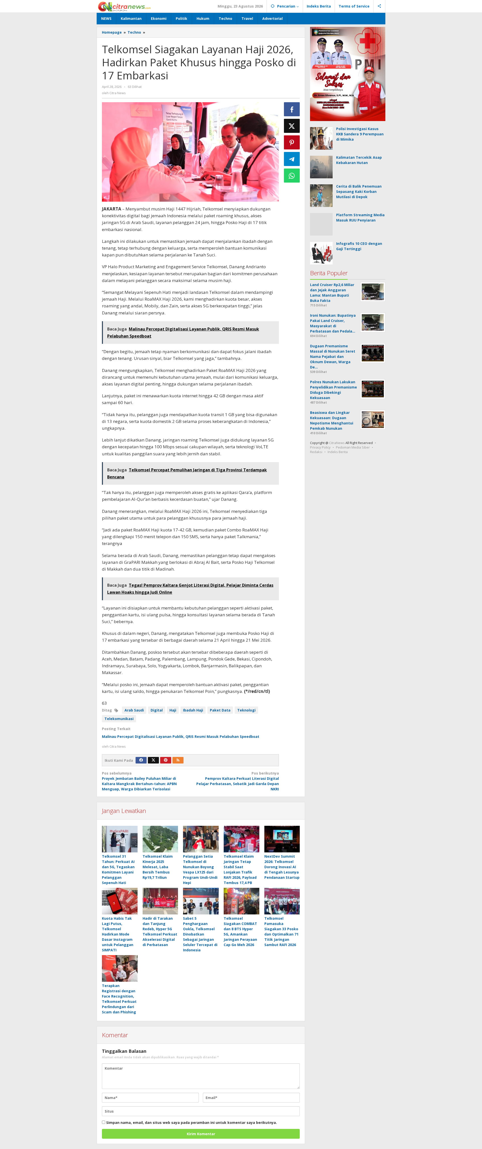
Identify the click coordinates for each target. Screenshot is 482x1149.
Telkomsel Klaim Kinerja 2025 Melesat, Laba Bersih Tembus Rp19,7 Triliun (158, 867)
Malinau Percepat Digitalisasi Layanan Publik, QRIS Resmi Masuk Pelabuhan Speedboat (180, 736)
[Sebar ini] (292, 109)
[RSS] (178, 760)
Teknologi (246, 710)
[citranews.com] (125, 6)
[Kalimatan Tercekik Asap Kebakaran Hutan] (321, 166)
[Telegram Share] (292, 159)
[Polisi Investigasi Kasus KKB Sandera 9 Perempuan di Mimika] (321, 138)
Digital (157, 710)
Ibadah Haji (193, 710)
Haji (172, 710)
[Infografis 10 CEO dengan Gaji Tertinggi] (321, 252)
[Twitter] (153, 760)
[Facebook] (141, 760)
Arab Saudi (134, 710)
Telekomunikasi (119, 718)
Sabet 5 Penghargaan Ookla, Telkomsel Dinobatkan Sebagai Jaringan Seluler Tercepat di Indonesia (200, 934)
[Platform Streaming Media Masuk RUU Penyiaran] (321, 224)
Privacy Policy (320, 447)
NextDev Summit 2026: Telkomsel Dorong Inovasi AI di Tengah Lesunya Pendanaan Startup (281, 867)
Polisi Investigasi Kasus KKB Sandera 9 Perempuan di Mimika (360, 134)
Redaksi (316, 452)
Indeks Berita (338, 452)
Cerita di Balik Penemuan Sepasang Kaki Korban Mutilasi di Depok (359, 191)
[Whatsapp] (292, 176)
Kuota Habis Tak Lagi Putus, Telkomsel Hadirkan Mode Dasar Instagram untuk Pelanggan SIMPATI (117, 934)
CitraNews (337, 443)
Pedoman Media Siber (353, 447)
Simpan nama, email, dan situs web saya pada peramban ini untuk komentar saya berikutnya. (191, 1122)
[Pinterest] (165, 760)
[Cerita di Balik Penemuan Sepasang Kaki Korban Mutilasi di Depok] (321, 195)
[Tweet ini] (292, 126)
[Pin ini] (292, 142)
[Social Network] (379, 6)
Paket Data (220, 710)
